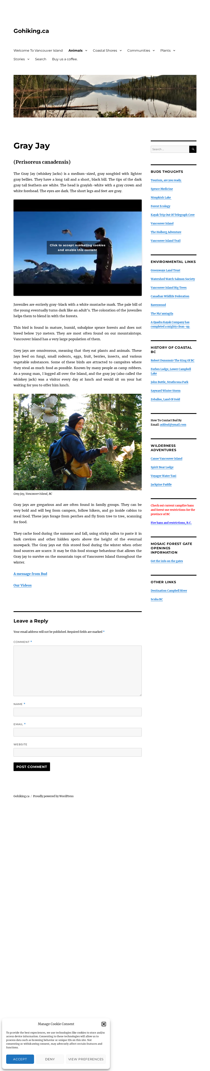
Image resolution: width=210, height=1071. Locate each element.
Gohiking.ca (31, 30)
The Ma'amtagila (162, 313)
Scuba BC (157, 599)
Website (20, 744)
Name (19, 704)
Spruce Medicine (162, 189)
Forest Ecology (160, 206)
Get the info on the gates (167, 561)
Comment (23, 642)
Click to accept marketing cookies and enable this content (77, 247)
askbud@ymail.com (173, 424)
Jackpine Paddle (161, 484)
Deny (50, 1059)
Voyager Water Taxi (163, 476)
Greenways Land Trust (165, 270)
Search (40, 59)
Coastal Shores (105, 50)
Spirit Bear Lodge (162, 467)
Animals (75, 50)
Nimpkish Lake (161, 197)
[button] (104, 1024)
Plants (165, 50)
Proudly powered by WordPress (53, 796)
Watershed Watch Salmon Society (173, 279)
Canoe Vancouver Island (166, 458)
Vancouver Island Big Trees (169, 287)
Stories (19, 59)
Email (20, 724)
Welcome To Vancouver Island (38, 50)
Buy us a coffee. (65, 59)
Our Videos (23, 585)
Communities (138, 50)
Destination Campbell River (169, 590)
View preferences (86, 1059)
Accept (20, 1059)
